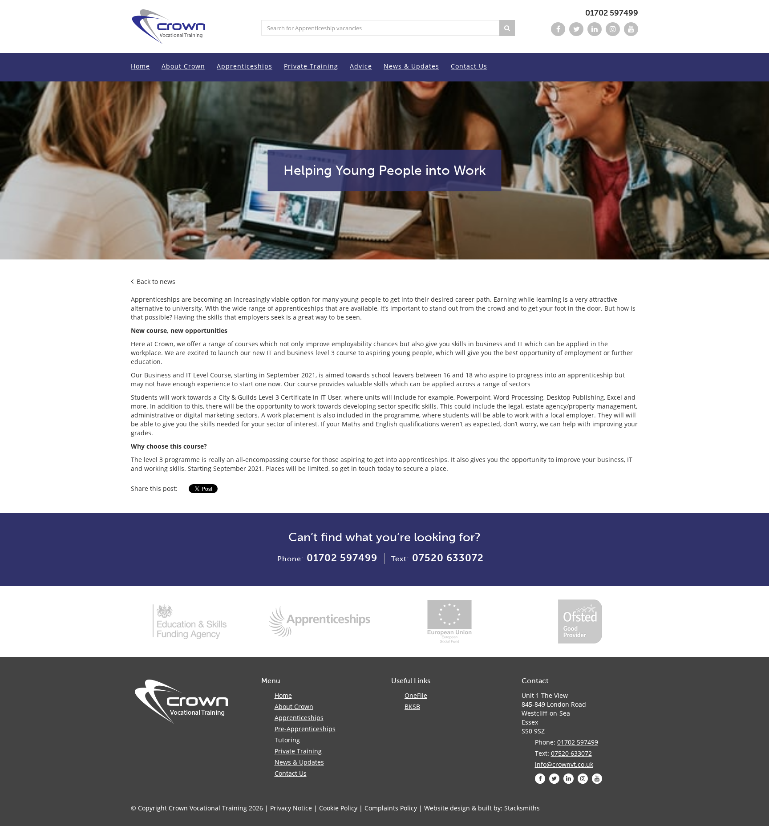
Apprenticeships (244, 66)
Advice (361, 66)
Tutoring (287, 740)
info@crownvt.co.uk (564, 764)
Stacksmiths (522, 808)
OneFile (416, 695)
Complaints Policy (390, 808)
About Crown (183, 66)
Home (140, 66)
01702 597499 (611, 13)
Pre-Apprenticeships (305, 729)
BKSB (412, 706)
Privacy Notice (291, 808)
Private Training (311, 66)
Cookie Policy (338, 808)
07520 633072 (448, 558)
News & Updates (411, 66)
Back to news (155, 281)
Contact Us (469, 66)
